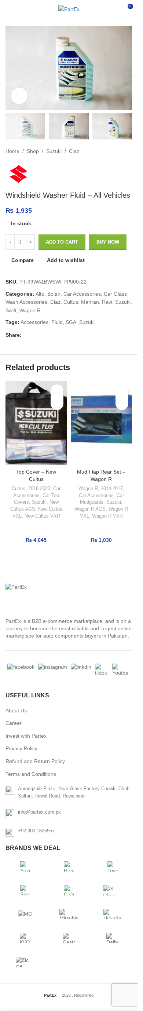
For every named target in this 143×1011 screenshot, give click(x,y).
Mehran (90, 302)
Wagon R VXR (107, 516)
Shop (33, 151)
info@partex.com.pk (39, 812)
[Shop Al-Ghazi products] (113, 890)
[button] (57, 403)
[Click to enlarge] (19, 96)
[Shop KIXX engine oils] (25, 938)
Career (14, 723)
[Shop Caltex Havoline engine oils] (69, 890)
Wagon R (30, 310)
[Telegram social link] (61, 335)
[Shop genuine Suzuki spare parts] (25, 866)
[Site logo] (69, 9)
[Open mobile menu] (8, 9)
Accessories (34, 322)
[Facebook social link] (26, 335)
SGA (71, 322)
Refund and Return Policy (35, 761)
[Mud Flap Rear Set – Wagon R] (101, 423)
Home (12, 151)
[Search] (113, 9)
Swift (11, 310)
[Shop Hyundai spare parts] (113, 914)
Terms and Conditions (31, 774)
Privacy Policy (21, 748)
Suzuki (54, 151)
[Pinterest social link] (43, 335)
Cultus (70, 302)
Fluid (57, 322)
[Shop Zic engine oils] (25, 961)
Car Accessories (82, 294)
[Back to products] (118, 151)
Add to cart (62, 242)
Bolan (53, 294)
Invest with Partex (26, 736)
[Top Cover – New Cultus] (36, 423)
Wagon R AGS (90, 509)
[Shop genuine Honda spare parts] (69, 866)
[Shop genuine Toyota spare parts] (113, 866)
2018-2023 (39, 488)
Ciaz (74, 151)
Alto (40, 294)
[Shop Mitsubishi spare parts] (69, 914)
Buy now (107, 242)
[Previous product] (110, 151)
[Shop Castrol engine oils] (69, 938)
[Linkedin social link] (52, 335)
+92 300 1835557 (36, 830)
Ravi (107, 302)
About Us (16, 710)
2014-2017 (112, 488)
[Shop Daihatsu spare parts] (113, 938)
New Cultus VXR (42, 516)
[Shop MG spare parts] (25, 914)
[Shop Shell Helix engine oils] (25, 890)
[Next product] (127, 151)
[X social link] (34, 335)
